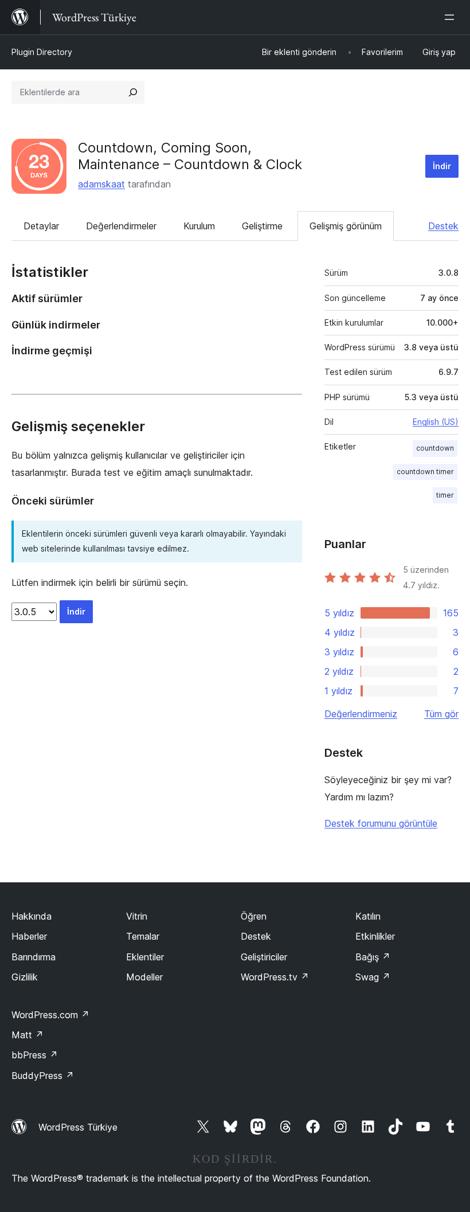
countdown (435, 448)
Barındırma (33, 957)
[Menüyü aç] (451, 17)
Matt (27, 1035)
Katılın (368, 916)
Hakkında (31, 916)
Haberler (29, 936)
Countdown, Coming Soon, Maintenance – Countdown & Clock (190, 156)
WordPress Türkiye (77, 1127)
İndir (442, 166)
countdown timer (425, 471)
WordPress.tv (275, 977)
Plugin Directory (41, 52)
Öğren (254, 916)
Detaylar (41, 226)
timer (445, 495)
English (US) (436, 422)
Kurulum (199, 226)
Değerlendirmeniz (360, 714)
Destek (443, 226)
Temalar (142, 936)
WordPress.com (50, 1015)
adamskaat (101, 184)
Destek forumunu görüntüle (380, 823)
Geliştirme (262, 226)
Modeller (144, 977)
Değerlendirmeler (121, 226)
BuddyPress (42, 1075)
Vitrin (136, 916)
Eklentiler (145, 957)
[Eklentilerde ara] (133, 92)
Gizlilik (24, 977)
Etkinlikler (375, 936)
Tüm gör (441, 714)
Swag (372, 977)
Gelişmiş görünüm (346, 226)
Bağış (372, 957)
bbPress (34, 1055)
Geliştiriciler (264, 957)
